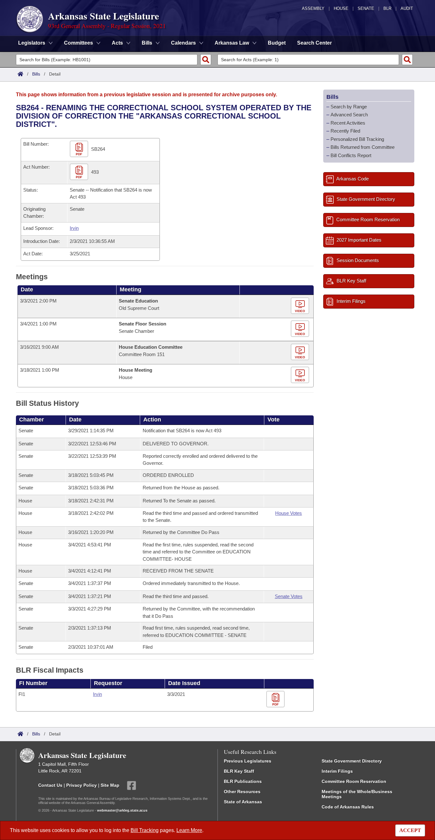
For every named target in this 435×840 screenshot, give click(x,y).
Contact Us (50, 784)
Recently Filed (345, 131)
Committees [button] (78, 43)
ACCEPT (410, 830)
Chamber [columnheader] (31, 419)
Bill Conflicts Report (351, 155)
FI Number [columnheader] (33, 683)
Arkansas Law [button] (232, 43)
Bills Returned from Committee (363, 147)
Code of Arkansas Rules (348, 806)
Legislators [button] (31, 43)
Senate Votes (289, 596)
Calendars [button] (183, 43)
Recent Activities (348, 123)
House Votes (288, 513)
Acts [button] (117, 43)
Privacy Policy (81, 784)
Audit (407, 8)
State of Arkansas (243, 801)
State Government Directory (352, 760)
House (341, 8)
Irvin (74, 228)
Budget (277, 43)
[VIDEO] (301, 306)
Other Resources (242, 791)
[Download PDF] (276, 699)
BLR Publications (243, 781)
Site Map (110, 784)
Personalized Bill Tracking (357, 139)
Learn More (189, 830)
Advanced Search (349, 114)
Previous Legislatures (247, 760)
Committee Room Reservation (354, 781)
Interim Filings (337, 771)
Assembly (313, 8)
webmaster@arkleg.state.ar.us (122, 810)
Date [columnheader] (27, 289)
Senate (366, 8)
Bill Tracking (145, 830)
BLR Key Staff (239, 771)
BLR (387, 8)
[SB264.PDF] (80, 149)
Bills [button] (147, 43)
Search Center (314, 43)
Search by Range (349, 106)
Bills (36, 74)
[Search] (205, 59)
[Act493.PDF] (80, 172)
